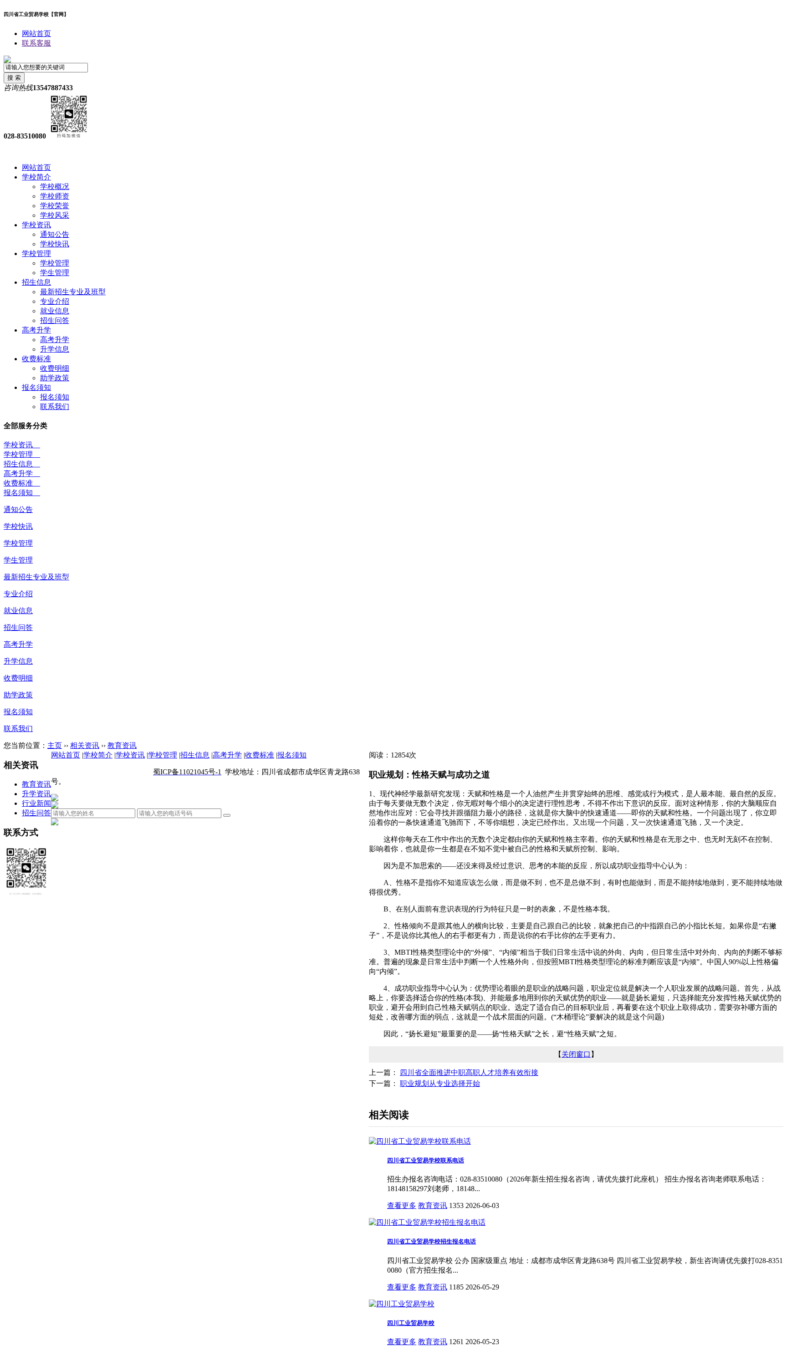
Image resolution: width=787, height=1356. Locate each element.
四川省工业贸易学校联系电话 (425, 1160)
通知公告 (54, 234)
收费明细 (54, 368)
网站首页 (36, 33)
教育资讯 (122, 745)
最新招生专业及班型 (73, 292)
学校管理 (36, 253)
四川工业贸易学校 (410, 1323)
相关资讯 (84, 745)
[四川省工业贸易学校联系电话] (420, 1141)
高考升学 (36, 330)
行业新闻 (36, 803)
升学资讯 (36, 794)
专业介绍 (54, 301)
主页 (54, 745)
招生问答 (54, 320)
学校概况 (54, 186)
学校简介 (36, 177)
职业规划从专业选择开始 (440, 1083)
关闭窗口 (576, 1054)
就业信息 (54, 311)
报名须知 (36, 387)
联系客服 (36, 43)
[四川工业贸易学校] (401, 1304)
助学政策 (54, 378)
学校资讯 (36, 225)
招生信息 (36, 282)
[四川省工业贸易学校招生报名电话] (427, 1222)
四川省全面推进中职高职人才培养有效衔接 (469, 1072)
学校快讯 (54, 244)
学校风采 (54, 215)
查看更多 (401, 1205)
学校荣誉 (54, 206)
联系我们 (54, 406)
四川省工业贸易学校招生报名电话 (431, 1241)
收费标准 (36, 359)
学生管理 (54, 272)
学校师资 (54, 196)
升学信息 (54, 349)
